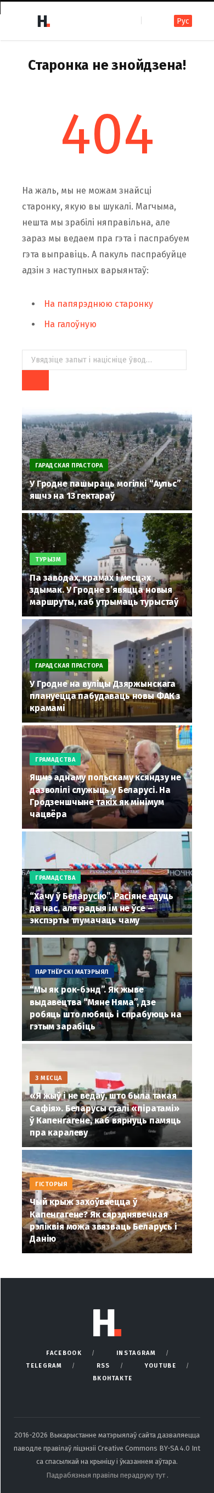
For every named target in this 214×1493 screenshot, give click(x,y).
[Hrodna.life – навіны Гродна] (43, 21)
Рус (183, 21)
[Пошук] (150, 20)
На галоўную (70, 324)
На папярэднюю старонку (98, 304)
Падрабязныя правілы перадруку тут (106, 1475)
